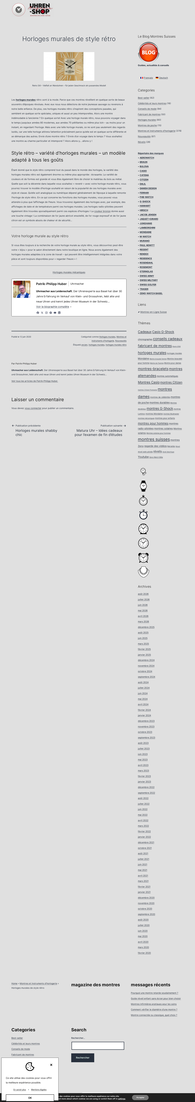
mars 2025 (143, 643)
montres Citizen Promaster (147, 390)
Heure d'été (176, 346)
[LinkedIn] (59, 312)
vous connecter (33, 408)
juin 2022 (142, 809)
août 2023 (143, 743)
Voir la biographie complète (52, 306)
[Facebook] (38, 312)
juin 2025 (142, 638)
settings (121, 1099)
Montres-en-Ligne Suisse (153, 312)
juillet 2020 (144, 925)
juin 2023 (143, 754)
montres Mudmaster (171, 414)
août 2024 (143, 682)
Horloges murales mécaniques (69, 272)
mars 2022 (143, 825)
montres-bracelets (153, 369)
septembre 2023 (146, 737)
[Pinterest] (50, 312)
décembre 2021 (146, 842)
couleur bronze (102, 211)
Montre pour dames (172, 363)
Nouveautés (120, 340)
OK (30, 1097)
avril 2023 (143, 765)
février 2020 (144, 952)
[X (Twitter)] (42, 312)
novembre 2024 (146, 665)
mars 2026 (143, 621)
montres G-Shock (160, 408)
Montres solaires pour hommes (158, 433)
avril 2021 (143, 875)
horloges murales (96, 344)
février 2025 (144, 649)
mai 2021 (142, 870)
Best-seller (143, 97)
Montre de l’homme (157, 363)
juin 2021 (142, 864)
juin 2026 (143, 605)
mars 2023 (143, 770)
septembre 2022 (146, 792)
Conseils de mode (147, 108)
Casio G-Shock (163, 332)
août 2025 (143, 632)
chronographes (145, 339)
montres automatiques (167, 376)
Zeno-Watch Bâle (156, 457)
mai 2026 (143, 610)
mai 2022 (142, 814)
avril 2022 (143, 820)
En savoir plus (19, 1089)
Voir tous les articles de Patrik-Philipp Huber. (34, 381)
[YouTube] (55, 312)
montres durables (159, 402)
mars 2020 (143, 947)
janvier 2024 (144, 715)
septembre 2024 (146, 676)
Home (14, 983)
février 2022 (144, 831)
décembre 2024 (146, 660)
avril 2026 (143, 616)
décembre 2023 (146, 721)
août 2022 (143, 798)
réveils (157, 451)
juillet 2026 (144, 599)
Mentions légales (39, 1089)
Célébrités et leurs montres (152, 103)
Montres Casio (149, 382)
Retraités (171, 446)
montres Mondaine (154, 414)
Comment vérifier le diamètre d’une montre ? (154, 1009)
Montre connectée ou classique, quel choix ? (154, 1015)
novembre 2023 (146, 726)
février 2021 (144, 886)
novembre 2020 (146, 903)
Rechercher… (78, 1038)
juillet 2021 (143, 859)
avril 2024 (143, 704)
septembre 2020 (146, 914)
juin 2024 (143, 693)
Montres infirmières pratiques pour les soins (154, 1004)
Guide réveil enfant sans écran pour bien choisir (156, 998)
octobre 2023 (145, 732)
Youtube (143, 457)
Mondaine (143, 358)
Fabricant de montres (149, 114)
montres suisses (154, 439)
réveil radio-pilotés (145, 452)
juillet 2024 (144, 687)
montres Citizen (171, 382)
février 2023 (144, 776)
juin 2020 (143, 930)
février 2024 (144, 710)
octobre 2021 (145, 848)
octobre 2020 (145, 908)
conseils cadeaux (167, 339)
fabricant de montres (155, 346)
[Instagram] (46, 312)
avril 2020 (143, 941)
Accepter (140, 1097)
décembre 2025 (146, 627)
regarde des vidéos (155, 445)
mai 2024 (143, 699)
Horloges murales (107, 336)
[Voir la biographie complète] (71, 306)
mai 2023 (143, 759)
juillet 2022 (143, 803)
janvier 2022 (144, 836)
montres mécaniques (146, 418)
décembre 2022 (146, 787)
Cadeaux (145, 332)
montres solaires (163, 428)
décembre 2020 (146, 897)
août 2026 (143, 594)
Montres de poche (147, 125)
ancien (84, 344)
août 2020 (143, 919)
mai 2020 (143, 936)
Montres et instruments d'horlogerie (156, 130)
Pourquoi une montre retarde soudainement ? (154, 993)
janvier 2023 (144, 781)
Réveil (178, 446)
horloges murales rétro (116, 344)
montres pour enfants (165, 418)
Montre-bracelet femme (158, 359)
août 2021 (143, 853)
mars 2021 (143, 881)
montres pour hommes (153, 423)
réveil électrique (168, 452)
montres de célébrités (160, 397)
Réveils (141, 142)
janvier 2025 (144, 654)
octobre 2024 (145, 671)
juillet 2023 (144, 748)
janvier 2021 (144, 892)
